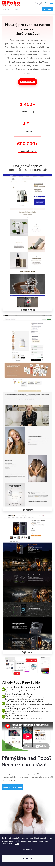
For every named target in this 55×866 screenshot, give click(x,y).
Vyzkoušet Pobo (27, 81)
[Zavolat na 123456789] (36, 3)
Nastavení (27, 849)
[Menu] (51, 3)
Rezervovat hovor (12, 787)
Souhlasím (27, 858)
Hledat (47, 9)
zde (17, 843)
